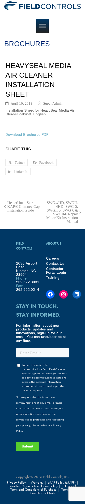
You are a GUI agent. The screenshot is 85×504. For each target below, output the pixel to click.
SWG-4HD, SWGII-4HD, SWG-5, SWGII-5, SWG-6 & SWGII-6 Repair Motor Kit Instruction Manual (62, 212)
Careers (52, 258)
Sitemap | (69, 486)
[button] (16, 162)
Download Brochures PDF (26, 135)
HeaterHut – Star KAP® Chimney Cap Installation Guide (22, 206)
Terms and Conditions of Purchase (33, 489)
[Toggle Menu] (42, 26)
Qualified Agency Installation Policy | (35, 486)
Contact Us (55, 263)
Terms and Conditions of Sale (52, 491)
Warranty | (39, 482)
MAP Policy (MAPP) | (63, 482)
